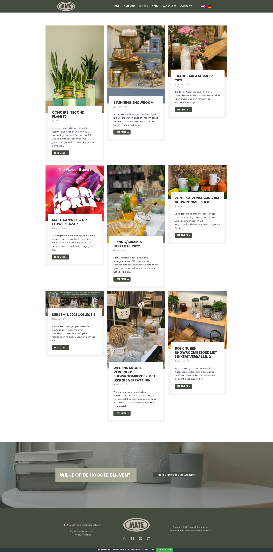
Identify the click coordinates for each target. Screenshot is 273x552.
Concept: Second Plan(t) (68, 114)
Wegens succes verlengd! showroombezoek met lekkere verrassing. (134, 374)
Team (155, 6)
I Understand (165, 550)
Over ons (129, 6)
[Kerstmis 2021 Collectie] (75, 302)
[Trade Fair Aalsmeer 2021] (197, 51)
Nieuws (143, 6)
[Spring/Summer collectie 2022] (136, 203)
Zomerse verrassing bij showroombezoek (197, 200)
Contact (186, 6)
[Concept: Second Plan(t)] (75, 69)
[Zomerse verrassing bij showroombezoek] (197, 181)
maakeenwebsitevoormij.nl (198, 530)
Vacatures (169, 6)
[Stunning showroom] (136, 64)
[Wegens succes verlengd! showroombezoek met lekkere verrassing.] (136, 329)
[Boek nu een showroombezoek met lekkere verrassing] (197, 319)
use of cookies (147, 550)
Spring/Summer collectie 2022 (127, 244)
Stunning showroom (133, 102)
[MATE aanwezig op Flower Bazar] (75, 192)
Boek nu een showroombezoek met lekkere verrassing (196, 352)
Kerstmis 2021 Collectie (73, 314)
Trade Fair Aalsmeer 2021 (194, 78)
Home (116, 6)
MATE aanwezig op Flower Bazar (69, 221)
